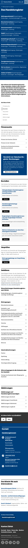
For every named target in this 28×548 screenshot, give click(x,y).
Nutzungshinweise (17, 537)
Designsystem (14, 535)
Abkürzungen (6, 117)
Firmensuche (6, 106)
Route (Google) (8, 442)
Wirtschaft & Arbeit (8, 6)
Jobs (14, 532)
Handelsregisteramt (9, 433)
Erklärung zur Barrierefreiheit (7, 537)
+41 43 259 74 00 (10, 455)
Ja (3, 419)
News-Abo (14, 530)
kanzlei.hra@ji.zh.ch (11, 466)
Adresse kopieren (9, 445)
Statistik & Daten (6, 532)
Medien (21, 530)
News (9, 530)
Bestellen (5, 109)
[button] (14, 194)
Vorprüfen (5, 111)
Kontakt (5, 120)
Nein (9, 419)
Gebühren (5, 114)
